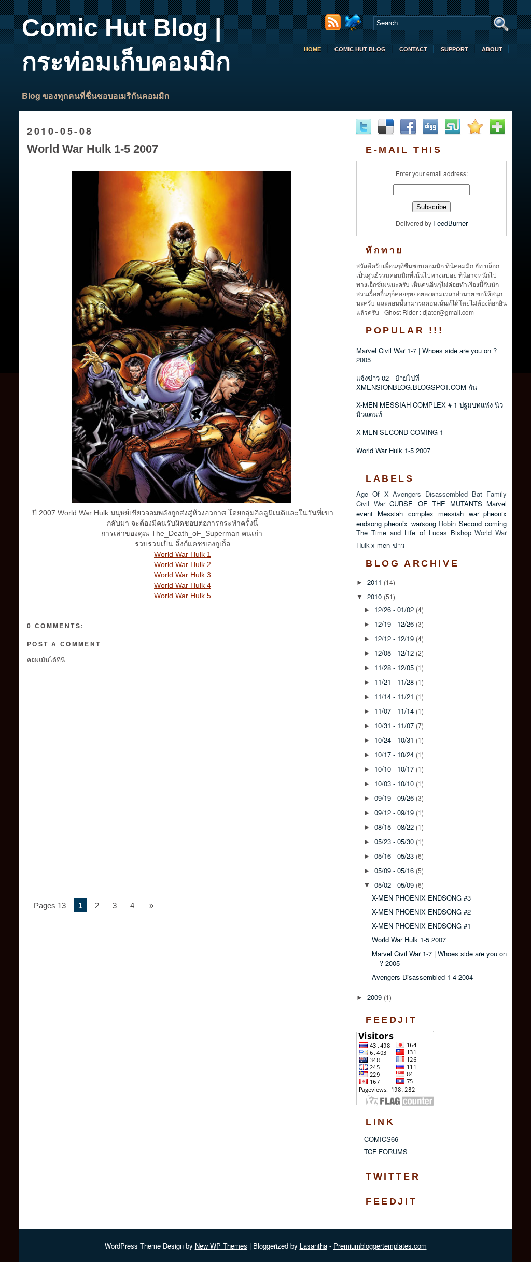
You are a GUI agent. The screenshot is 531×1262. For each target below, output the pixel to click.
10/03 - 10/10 (395, 783)
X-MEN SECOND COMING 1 (399, 432)
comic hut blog (360, 49)
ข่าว (398, 545)
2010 (375, 596)
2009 (375, 997)
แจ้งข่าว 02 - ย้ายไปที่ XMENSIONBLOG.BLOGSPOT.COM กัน (416, 382)
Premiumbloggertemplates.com (380, 1246)
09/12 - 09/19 (395, 812)
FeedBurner (450, 223)
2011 (375, 582)
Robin (447, 523)
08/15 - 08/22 (395, 827)
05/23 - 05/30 (395, 841)
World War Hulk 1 (182, 554)
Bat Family (489, 494)
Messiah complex (405, 513)
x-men (380, 545)
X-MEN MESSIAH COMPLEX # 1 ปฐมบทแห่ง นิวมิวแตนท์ (429, 409)
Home (312, 49)
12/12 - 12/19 (395, 638)
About (492, 49)
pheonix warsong (410, 523)
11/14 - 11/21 (395, 696)
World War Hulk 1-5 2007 (92, 148)
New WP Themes (221, 1246)
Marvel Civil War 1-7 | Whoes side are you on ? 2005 (426, 355)
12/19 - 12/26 (395, 624)
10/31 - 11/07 (395, 725)
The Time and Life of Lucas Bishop (413, 533)
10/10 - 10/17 (395, 769)
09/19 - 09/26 (395, 798)
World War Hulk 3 (182, 575)
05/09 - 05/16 (395, 870)
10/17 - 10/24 (395, 754)
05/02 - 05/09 (395, 885)
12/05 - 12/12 (395, 653)
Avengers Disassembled (430, 494)
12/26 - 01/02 (395, 609)
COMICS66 (381, 1139)
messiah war (458, 513)
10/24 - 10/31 (395, 740)
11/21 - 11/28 (395, 682)
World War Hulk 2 (182, 564)
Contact (413, 49)
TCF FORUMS (386, 1151)
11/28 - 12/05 (395, 667)
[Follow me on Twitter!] (354, 27)
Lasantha (313, 1246)
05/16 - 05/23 (395, 856)
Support (454, 49)
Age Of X (372, 494)
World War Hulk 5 (182, 595)
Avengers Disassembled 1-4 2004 (422, 977)
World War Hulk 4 (182, 585)
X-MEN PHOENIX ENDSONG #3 (421, 898)
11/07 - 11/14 (395, 711)
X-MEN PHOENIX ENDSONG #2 (421, 912)
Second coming (483, 523)
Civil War (370, 504)
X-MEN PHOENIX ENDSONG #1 (421, 926)
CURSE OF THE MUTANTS (435, 504)
